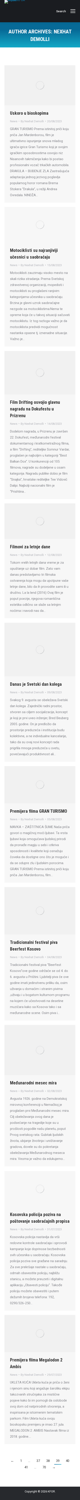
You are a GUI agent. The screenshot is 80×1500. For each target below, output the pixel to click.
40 (67, 1461)
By (32, 121)
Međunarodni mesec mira (33, 1083)
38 (48, 1461)
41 (26, 1467)
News (13, 121)
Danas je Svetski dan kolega (36, 684)
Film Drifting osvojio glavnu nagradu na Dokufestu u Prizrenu (35, 409)
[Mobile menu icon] (73, 11)
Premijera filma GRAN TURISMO (38, 811)
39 (58, 1461)
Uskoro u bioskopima (29, 113)
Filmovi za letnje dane (30, 546)
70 (44, 1467)
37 (38, 1461)
